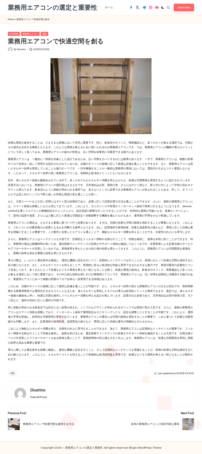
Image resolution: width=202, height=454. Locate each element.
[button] (184, 7)
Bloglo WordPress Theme (145, 447)
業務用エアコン (30, 33)
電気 (44, 33)
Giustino (38, 390)
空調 (12, 373)
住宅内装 (13, 33)
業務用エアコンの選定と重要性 (52, 7)
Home (11, 19)
